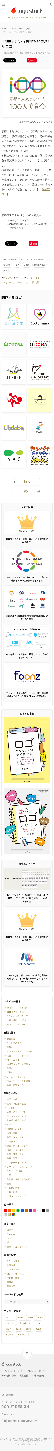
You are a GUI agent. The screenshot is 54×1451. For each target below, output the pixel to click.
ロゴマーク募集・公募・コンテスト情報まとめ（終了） (27, 540)
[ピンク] (35, 1210)
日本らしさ (22, 1334)
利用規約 (28, 1440)
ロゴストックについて (12, 1371)
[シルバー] (5, 1215)
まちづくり (8, 282)
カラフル (7, 277)
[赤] (5, 1210)
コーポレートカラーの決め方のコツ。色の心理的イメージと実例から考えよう (27, 579)
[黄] (14, 1210)
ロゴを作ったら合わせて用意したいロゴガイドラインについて (27, 656)
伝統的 (30, 1317)
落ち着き (9, 1334)
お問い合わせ (38, 1375)
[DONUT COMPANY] (19, 1421)
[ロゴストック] (27, 10)
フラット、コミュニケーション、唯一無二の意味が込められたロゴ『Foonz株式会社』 (27, 694)
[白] (39, 1210)
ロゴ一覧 (12, 28)
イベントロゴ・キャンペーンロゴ (34, 259)
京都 (20, 282)
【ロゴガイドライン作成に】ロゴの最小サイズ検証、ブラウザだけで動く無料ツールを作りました (27, 898)
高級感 (38, 1328)
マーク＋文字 (33, 277)
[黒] (43, 1210)
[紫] (30, 1210)
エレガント (10, 1323)
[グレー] (47, 1210)
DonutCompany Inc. (31, 1444)
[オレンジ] (10, 1210)
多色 (17, 265)
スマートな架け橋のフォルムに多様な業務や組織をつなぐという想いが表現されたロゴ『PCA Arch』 (27, 978)
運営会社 (24, 1375)
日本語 (26, 265)
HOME (4, 28)
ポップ (19, 277)
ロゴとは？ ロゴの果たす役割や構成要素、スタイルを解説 (27, 617)
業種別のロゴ (39, 265)
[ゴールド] (10, 1215)
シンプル (9, 1317)
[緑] (18, 1210)
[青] (22, 1210)
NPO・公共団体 (25, 28)
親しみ (18, 1328)
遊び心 (28, 1328)
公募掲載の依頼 (9, 1375)
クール (37, 1323)
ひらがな (7, 265)
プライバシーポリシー (36, 1371)
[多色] (14, 1215)
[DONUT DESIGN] (15, 1406)
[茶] (26, 1210)
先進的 (20, 1317)
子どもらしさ (25, 1323)
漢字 (5, 270)
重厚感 (40, 1317)
